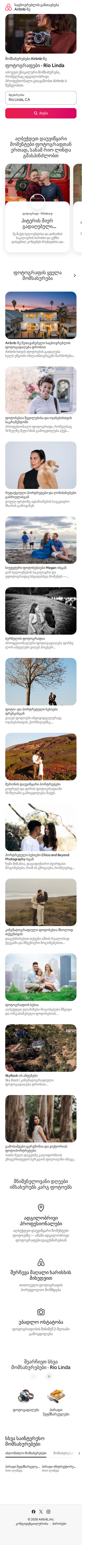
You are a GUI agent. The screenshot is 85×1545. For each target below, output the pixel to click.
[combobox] (41, 99)
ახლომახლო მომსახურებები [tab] (25, 1453)
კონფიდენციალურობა (32, 1524)
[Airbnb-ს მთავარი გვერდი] (8, 7)
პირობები (59, 1524)
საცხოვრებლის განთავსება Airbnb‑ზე (36, 7)
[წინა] (33, 1376)
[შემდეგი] (48, 1376)
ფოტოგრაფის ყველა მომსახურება (38, 275)
